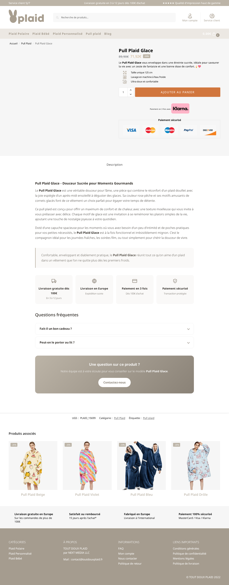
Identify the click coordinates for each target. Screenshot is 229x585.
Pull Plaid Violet (87, 494)
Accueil (13, 43)
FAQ (121, 548)
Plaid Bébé (15, 558)
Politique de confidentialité (189, 553)
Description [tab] (115, 165)
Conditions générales (186, 548)
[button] (211, 34)
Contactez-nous (114, 382)
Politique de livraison (186, 563)
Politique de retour (130, 563)
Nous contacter (127, 558)
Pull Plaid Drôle (196, 494)
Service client (212, 20)
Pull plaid (148, 418)
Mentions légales (183, 558)
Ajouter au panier (178, 92)
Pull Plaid (26, 43)
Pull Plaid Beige (33, 494)
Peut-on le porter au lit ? (57, 342)
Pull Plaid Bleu (142, 494)
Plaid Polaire (16, 548)
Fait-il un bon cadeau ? (56, 329)
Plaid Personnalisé (20, 553)
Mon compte (190, 20)
